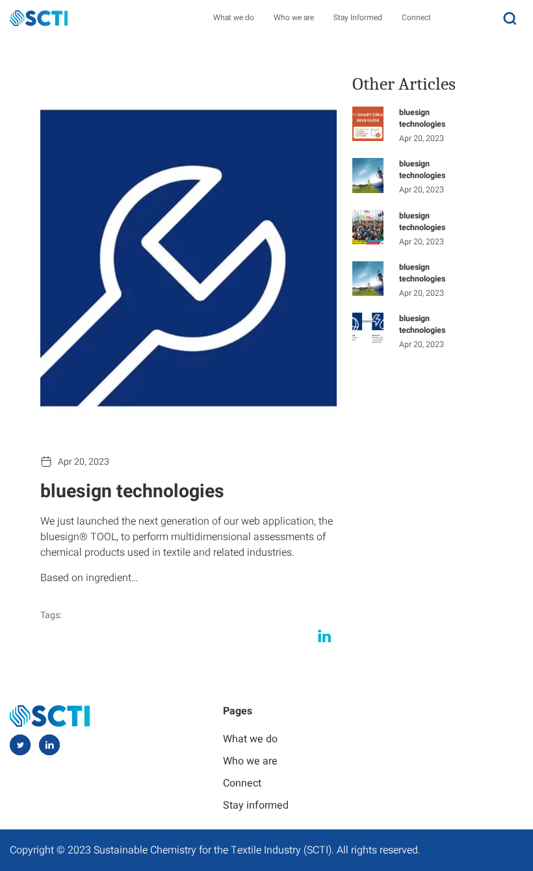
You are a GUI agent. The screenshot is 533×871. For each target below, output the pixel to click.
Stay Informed (357, 17)
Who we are (294, 17)
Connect (416, 17)
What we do (233, 17)
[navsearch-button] (509, 17)
